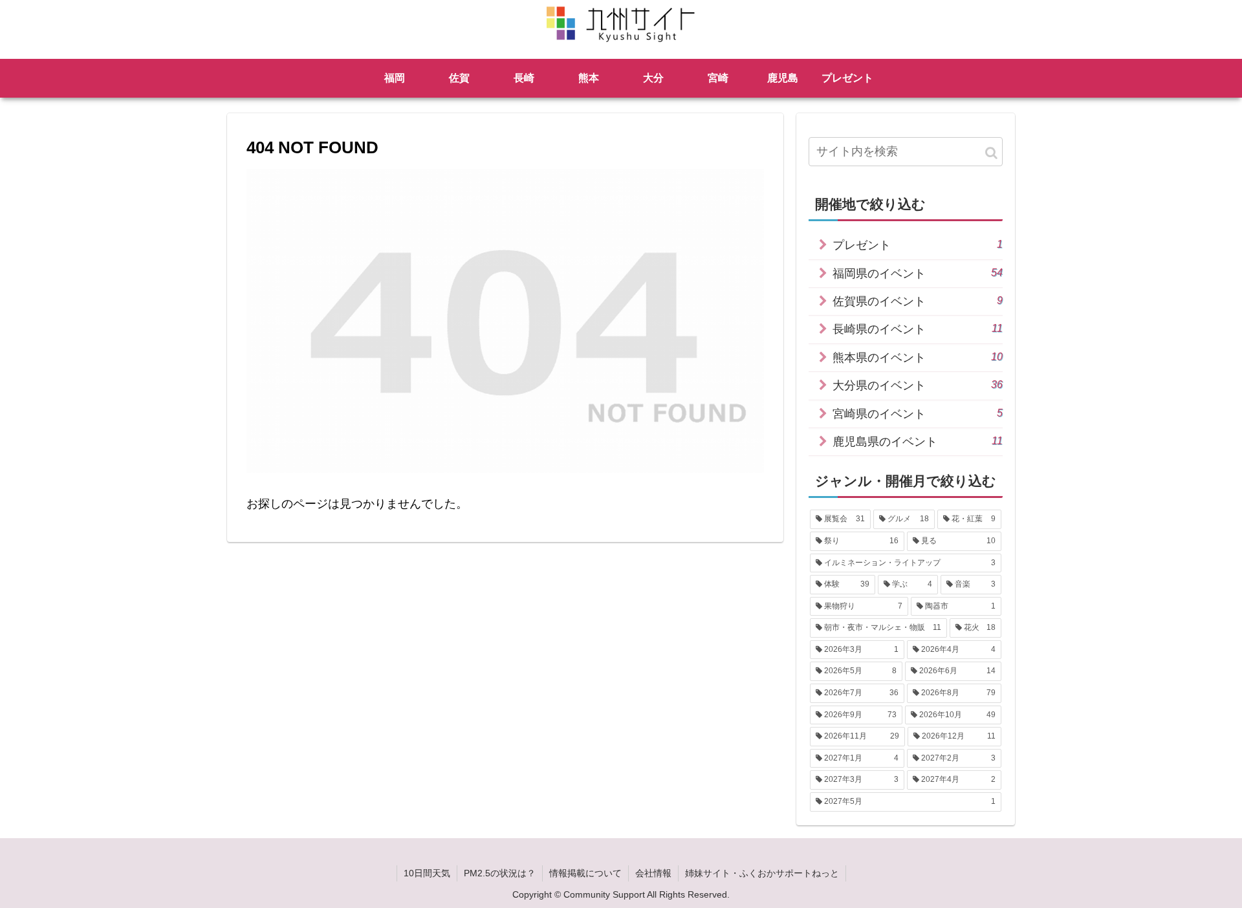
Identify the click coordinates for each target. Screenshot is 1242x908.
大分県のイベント (918, 385)
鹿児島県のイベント (918, 441)
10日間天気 (427, 873)
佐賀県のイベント (918, 301)
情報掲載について (585, 873)
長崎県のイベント (918, 329)
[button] (991, 153)
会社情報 (653, 873)
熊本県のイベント (918, 357)
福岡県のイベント (918, 273)
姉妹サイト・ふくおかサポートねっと (762, 873)
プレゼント (918, 245)
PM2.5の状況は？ (500, 873)
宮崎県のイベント (918, 413)
